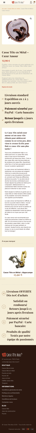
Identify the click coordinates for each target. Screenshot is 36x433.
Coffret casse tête (7, 380)
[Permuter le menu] (4, 2)
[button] (31, 18)
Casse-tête (5, 408)
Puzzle (4, 413)
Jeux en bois (6, 378)
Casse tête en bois (8, 368)
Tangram (4, 383)
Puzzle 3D (5, 375)
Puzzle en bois (6, 373)
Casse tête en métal (13, 8)
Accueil (4, 8)
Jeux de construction (8, 411)
